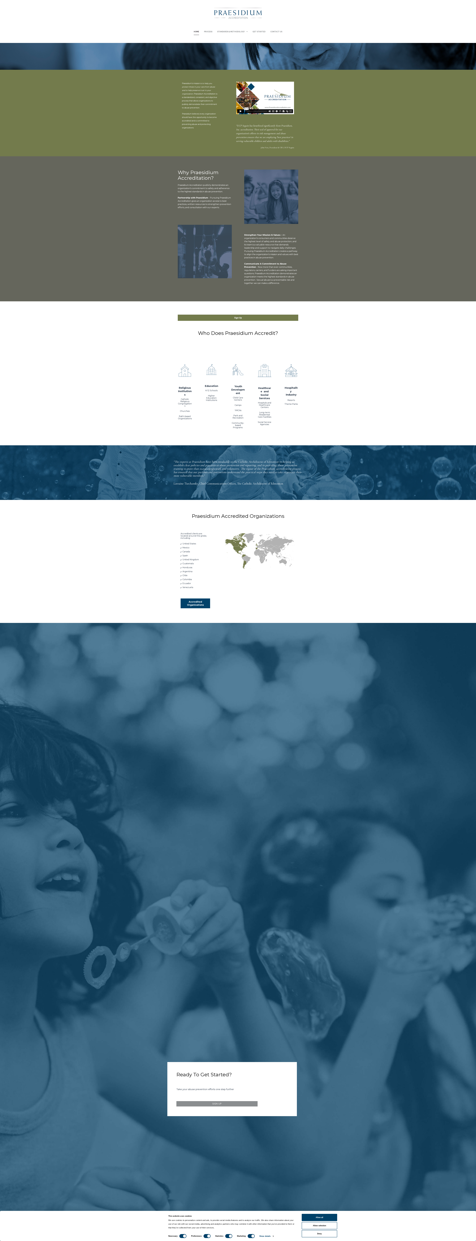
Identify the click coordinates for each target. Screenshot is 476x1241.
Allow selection (319, 1225)
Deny (319, 1234)
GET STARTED (259, 32)
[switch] (207, 1236)
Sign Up (238, 317)
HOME (196, 32)
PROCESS (208, 32)
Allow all (319, 1217)
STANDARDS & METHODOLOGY (231, 32)
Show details (265, 1236)
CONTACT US (276, 32)
